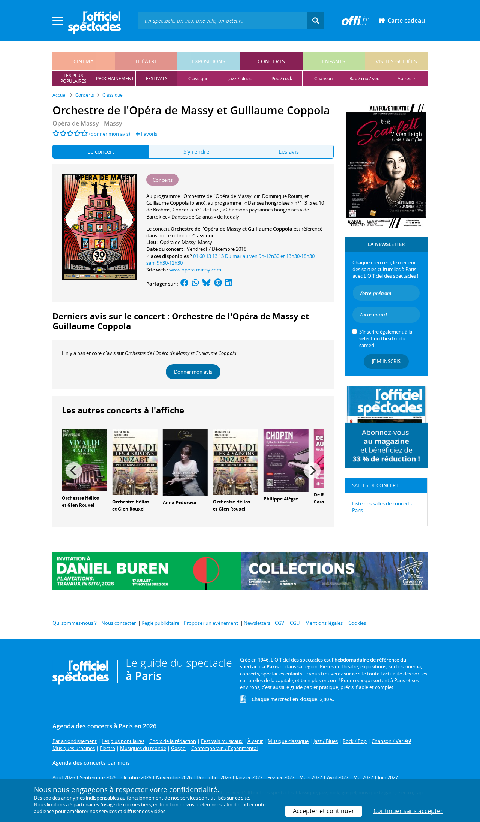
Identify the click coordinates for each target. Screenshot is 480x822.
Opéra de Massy (178, 242)
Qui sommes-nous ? (74, 623)
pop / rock (282, 78)
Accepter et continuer (323, 811)
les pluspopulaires (73, 78)
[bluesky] (206, 283)
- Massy (87, 123)
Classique (203, 235)
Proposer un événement (211, 623)
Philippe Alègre (281, 499)
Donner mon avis (193, 371)
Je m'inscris (386, 361)
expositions (208, 61)
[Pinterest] (218, 283)
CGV (279, 623)
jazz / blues (240, 78)
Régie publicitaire (160, 623)
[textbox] (222, 20)
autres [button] (405, 78)
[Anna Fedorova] (185, 461)
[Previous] (74, 470)
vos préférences (204, 804)
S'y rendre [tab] (196, 151)
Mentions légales (324, 623)
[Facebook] (184, 283)
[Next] (312, 470)
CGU (295, 623)
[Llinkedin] (229, 283)
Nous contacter (118, 623)
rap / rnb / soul (365, 78)
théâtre (146, 61)
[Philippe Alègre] (286, 460)
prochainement (115, 78)
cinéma (84, 61)
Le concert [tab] (100, 151)
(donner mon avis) (109, 133)
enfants (333, 61)
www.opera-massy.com (195, 269)
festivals (157, 78)
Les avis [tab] (289, 151)
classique (198, 78)
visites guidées (396, 61)
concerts (271, 61)
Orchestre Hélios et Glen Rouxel (80, 501)
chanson (323, 78)
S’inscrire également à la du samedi (385, 338)
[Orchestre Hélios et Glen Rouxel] (84, 459)
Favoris (148, 133)
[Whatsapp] (195, 283)
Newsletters (257, 623)
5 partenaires (84, 804)
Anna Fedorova (179, 502)
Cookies (357, 623)
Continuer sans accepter (408, 811)
